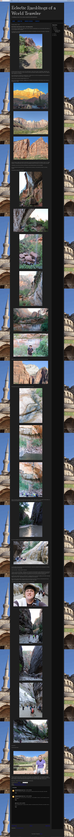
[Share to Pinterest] (27, 782)
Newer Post (14, 825)
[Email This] (23, 782)
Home (31, 825)
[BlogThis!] (24, 782)
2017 (54, 26)
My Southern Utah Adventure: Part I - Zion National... (57, 31)
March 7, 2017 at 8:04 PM (27, 796)
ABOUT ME (19, 21)
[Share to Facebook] (26, 782)
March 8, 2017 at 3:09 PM (21, 803)
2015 (54, 35)
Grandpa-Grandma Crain (19, 796)
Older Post (47, 825)
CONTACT (37, 21)
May (55, 27)
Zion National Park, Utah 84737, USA (20, 785)
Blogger (41, 833)
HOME (13, 21)
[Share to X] (25, 782)
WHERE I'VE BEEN (29, 21)
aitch (16, 803)
